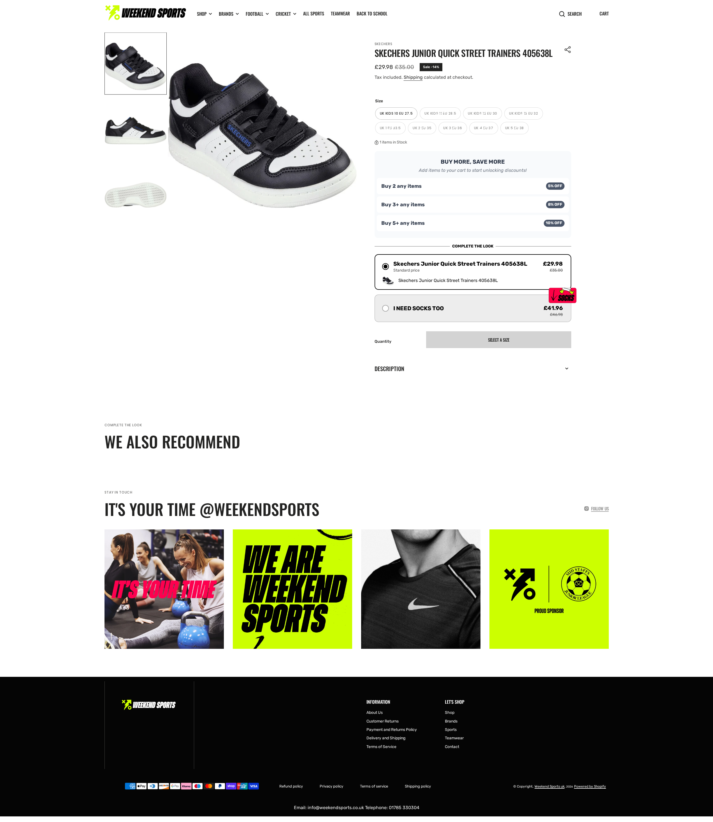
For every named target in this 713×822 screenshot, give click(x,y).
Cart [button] (604, 13)
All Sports (313, 13)
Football (254, 14)
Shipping (413, 77)
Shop (201, 14)
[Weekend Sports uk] (146, 13)
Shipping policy (418, 786)
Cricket (283, 14)
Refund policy (291, 786)
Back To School (372, 13)
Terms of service (374, 786)
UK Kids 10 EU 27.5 (399, 115)
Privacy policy (331, 786)
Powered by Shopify (590, 786)
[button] (568, 49)
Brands (226, 14)
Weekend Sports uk (550, 786)
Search (575, 14)
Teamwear (340, 13)
